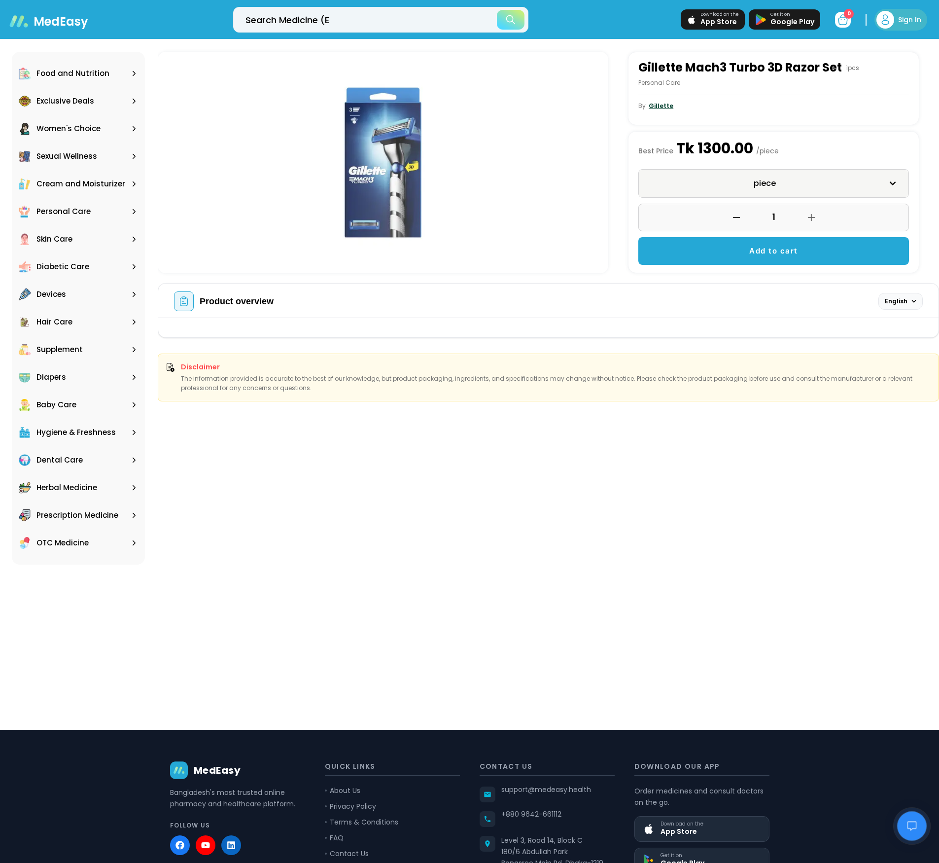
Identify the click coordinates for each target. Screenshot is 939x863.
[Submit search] (510, 20)
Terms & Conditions (364, 822)
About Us (345, 790)
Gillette (661, 106)
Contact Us (349, 854)
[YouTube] (205, 845)
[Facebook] (180, 845)
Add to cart (773, 250)
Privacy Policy (353, 806)
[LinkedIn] (231, 845)
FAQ (337, 838)
